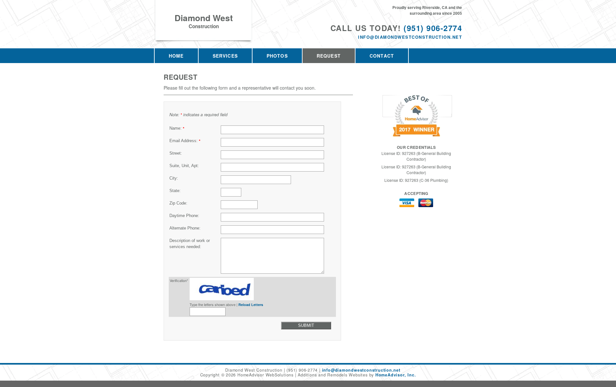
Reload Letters (250, 304)
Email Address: (184, 141)
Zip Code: (178, 203)
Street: (175, 153)
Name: (176, 128)
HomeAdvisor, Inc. (395, 375)
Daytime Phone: (184, 216)
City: (173, 178)
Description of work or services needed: (189, 243)
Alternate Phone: (185, 228)
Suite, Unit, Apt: (184, 166)
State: (175, 191)
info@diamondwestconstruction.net (410, 37)
